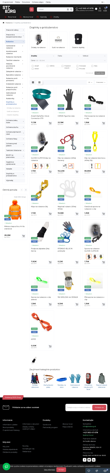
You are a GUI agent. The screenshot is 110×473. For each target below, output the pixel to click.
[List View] (33, 82)
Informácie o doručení (30, 424)
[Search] (71, 9)
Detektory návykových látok (88, 387)
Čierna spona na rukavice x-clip (94, 117)
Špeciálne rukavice (13, 75)
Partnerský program (50, 427)
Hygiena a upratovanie (10, 163)
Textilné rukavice (12, 60)
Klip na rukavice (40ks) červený (67, 159)
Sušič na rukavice (13, 111)
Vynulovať (89, 73)
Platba (17, 2)
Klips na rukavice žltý (39, 207)
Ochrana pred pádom (11, 145)
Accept (61, 470)
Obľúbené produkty (10, 452)
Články (48, 2)
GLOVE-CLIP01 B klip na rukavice (40, 159)
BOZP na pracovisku (10, 156)
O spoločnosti (8, 2)
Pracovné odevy (12, 30)
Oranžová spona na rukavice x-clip (92, 208)
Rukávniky (10, 98)
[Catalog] (31, 9)
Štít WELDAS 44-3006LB (68, 297)
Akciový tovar (68, 424)
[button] (21, 189)
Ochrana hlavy (11, 139)
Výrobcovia (47, 425)
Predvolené (100, 82)
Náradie (9, 169)
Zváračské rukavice (13, 84)
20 (89, 82)
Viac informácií (49, 470)
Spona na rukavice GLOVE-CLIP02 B (91, 250)
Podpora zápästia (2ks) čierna (40, 250)
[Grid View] (39, 82)
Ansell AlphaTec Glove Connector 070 (40, 117)
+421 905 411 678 (85, 8)
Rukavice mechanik (13, 57)
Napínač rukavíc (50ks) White (67, 208)
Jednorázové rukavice (11, 94)
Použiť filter (99, 73)
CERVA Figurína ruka (66, 116)
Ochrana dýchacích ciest (13, 133)
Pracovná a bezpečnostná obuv (14, 36)
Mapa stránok (68, 427)
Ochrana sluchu (12, 127)
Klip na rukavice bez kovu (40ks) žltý (94, 159)
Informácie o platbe (10, 425)
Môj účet (6, 447)
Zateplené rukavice (13, 71)
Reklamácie (26, 452)
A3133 (33, 339)
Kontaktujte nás (28, 449)
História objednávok (10, 449)
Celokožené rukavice (10, 47)
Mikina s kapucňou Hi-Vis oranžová (14, 227)
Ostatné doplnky (12, 115)
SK (102, 2)
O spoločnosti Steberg (11, 430)
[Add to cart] (23, 236)
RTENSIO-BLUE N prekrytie (65, 250)
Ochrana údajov (38, 2)
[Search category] (68, 9)
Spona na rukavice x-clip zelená (41, 298)
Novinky (25, 446)
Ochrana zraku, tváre (12, 121)
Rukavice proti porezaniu (11, 79)
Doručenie (26, 2)
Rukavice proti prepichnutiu (11, 88)
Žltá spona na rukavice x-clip (94, 298)
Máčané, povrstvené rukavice (10, 66)
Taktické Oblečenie (13, 150)
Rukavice (10, 42)
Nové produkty (8, 427)
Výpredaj (9, 180)
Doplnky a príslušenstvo (11, 103)
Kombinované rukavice (11, 52)
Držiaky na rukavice (13, 108)
